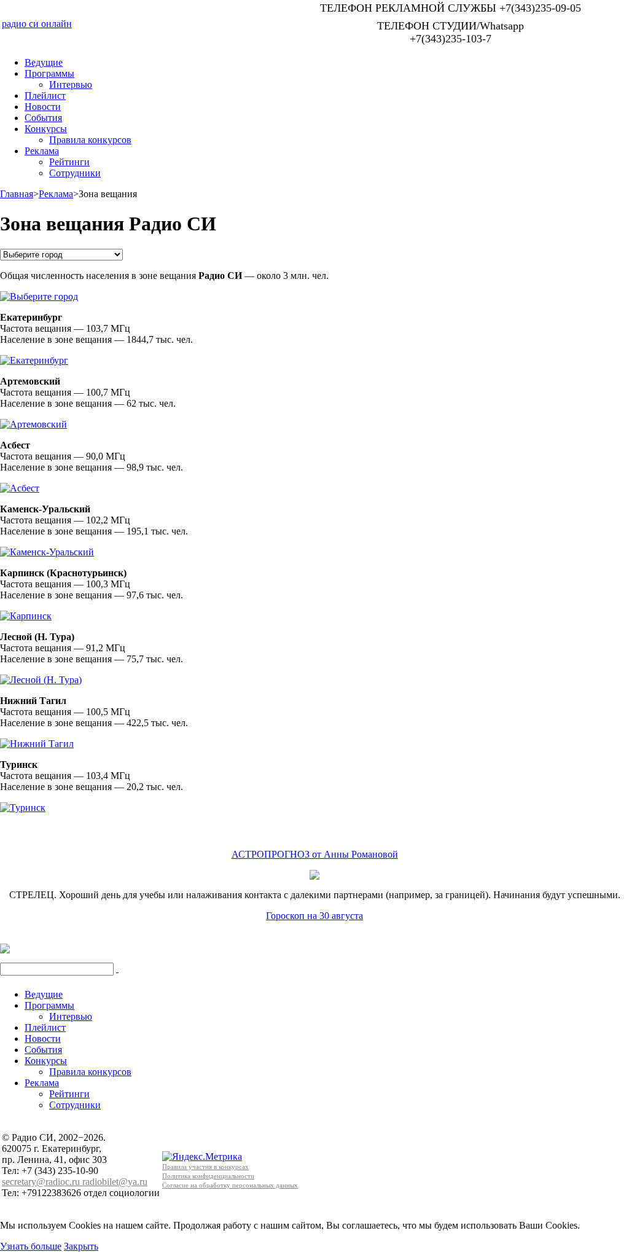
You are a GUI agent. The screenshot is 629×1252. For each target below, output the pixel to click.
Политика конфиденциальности (208, 1176)
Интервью (70, 84)
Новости (43, 106)
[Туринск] (22, 804)
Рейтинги (69, 162)
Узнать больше (30, 1246)
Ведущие (44, 62)
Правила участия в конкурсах (205, 1166)
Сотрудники (75, 173)
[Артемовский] (33, 421)
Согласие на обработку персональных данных (230, 1185)
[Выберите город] (39, 293)
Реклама (42, 151)
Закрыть (81, 1246)
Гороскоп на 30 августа (314, 915)
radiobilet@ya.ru (114, 1181)
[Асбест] (19, 485)
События (43, 117)
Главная (16, 194)
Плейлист (45, 95)
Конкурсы (46, 128)
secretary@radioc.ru (42, 1181)
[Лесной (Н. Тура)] (41, 676)
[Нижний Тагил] (37, 740)
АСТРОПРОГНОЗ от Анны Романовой (315, 854)
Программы (49, 73)
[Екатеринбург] (34, 357)
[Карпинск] (26, 613)
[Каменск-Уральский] (47, 549)
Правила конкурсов (90, 140)
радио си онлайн (37, 23)
